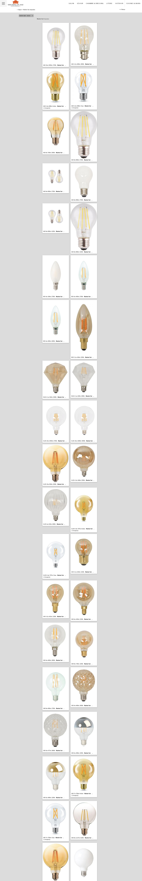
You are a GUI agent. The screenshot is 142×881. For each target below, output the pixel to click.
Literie (109, 3)
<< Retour (122, 9)
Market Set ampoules (29, 9)
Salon (71, 3)
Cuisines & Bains (133, 3)
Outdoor (119, 3)
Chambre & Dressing (95, 3)
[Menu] (3, 3)
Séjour (80, 3)
